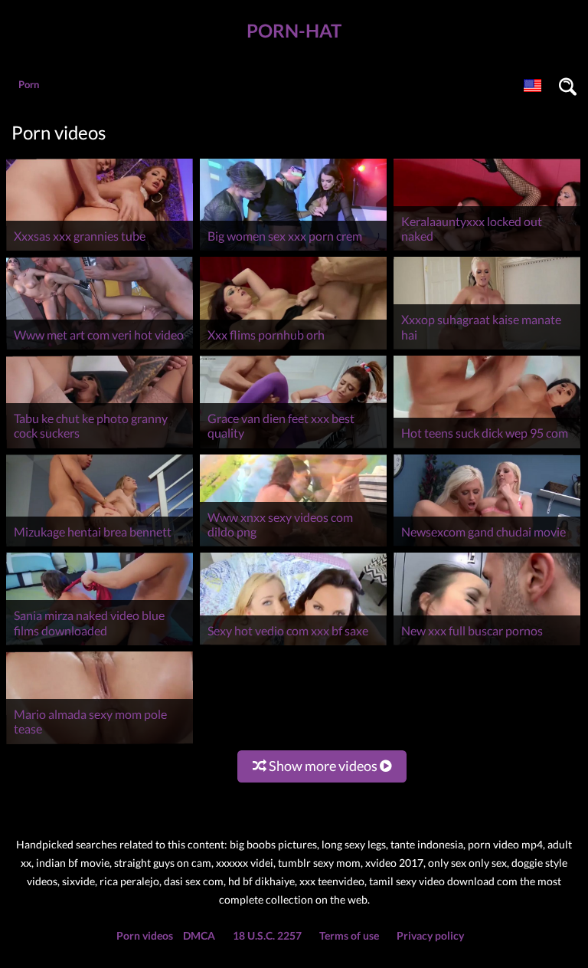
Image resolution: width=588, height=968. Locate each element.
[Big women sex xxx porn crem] (293, 250)
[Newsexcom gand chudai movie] (487, 546)
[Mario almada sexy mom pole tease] (99, 744)
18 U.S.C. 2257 (267, 935)
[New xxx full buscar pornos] (487, 645)
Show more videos (323, 765)
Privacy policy (430, 935)
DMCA (199, 935)
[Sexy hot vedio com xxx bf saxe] (293, 645)
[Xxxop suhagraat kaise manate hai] (487, 349)
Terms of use (349, 935)
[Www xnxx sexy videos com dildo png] (293, 546)
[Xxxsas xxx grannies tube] (99, 250)
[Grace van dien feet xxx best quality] (293, 448)
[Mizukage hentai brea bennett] (99, 546)
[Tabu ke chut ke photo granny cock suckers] (99, 448)
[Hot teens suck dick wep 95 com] (487, 448)
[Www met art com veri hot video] (99, 349)
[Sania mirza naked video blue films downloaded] (99, 645)
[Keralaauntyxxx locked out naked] (487, 250)
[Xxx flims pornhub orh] (293, 349)
